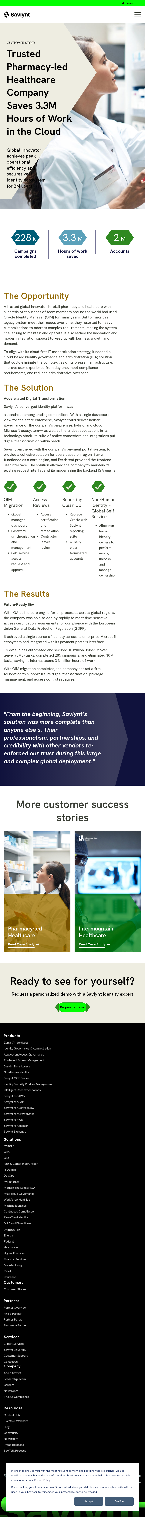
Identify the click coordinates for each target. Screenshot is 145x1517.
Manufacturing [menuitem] (13, 1265)
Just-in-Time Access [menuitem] (17, 1066)
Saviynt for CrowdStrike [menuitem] (19, 1114)
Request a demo (72, 1007)
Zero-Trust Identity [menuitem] (16, 1217)
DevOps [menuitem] (9, 1176)
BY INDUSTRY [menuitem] (12, 1230)
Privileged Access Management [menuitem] (24, 1060)
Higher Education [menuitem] (14, 1253)
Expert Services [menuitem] (14, 1344)
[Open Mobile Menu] (137, 14)
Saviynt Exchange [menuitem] (15, 1132)
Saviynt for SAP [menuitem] (14, 1102)
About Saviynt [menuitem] (12, 1373)
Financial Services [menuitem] (15, 1259)
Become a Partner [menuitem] (15, 1325)
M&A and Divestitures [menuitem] (18, 1223)
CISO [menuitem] (7, 1152)
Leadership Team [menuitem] (15, 1379)
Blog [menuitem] (7, 1427)
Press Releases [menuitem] (14, 1445)
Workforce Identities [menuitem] (17, 1200)
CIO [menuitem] (6, 1158)
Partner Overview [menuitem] (15, 1308)
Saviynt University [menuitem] (15, 1350)
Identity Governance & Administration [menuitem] (27, 1048)
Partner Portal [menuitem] (13, 1319)
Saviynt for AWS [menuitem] (14, 1096)
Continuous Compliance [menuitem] (19, 1211)
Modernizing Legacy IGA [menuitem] (19, 1188)
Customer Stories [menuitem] (15, 1289)
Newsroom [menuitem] (11, 1391)
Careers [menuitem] (9, 1385)
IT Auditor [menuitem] (10, 1170)
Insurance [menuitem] (10, 1277)
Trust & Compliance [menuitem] (16, 1397)
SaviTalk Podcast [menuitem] (15, 1451)
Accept (88, 1501)
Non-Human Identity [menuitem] (16, 1072)
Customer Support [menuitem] (16, 1356)
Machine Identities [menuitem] (15, 1206)
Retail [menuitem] (7, 1271)
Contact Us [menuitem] (11, 1362)
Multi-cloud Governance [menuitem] (19, 1194)
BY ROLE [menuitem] (9, 1146)
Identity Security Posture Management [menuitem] (28, 1084)
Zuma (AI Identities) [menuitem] (16, 1043)
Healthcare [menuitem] (11, 1247)
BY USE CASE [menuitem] (11, 1182)
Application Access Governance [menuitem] (24, 1054)
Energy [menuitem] (8, 1235)
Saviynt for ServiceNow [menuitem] (19, 1108)
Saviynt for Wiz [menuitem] (13, 1120)
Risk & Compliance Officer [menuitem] (21, 1164)
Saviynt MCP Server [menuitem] (17, 1078)
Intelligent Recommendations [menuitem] (22, 1090)
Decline (119, 1501)
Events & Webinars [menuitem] (16, 1421)
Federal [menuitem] (9, 1241)
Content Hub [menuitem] (12, 1415)
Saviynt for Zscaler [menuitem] (16, 1126)
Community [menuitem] (11, 1433)
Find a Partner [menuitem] (13, 1314)
